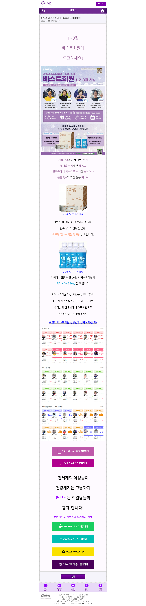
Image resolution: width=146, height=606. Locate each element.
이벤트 (73, 10)
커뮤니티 (100, 589)
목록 (73, 577)
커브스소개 (45, 589)
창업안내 (86, 589)
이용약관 (89, 603)
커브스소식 (59, 589)
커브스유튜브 (73, 589)
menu (100, 4)
